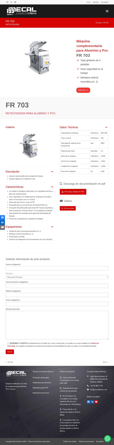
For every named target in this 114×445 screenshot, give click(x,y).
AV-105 (9, 362)
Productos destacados (41, 378)
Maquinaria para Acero (41, 393)
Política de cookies (69, 441)
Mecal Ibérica (17, 441)
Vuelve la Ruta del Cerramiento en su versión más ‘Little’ (69, 380)
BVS (105, 362)
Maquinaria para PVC (40, 388)
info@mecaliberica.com (98, 390)
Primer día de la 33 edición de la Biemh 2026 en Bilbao (70, 412)
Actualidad (99, 441)
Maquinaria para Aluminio (42, 383)
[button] (107, 11)
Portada (98, 23)
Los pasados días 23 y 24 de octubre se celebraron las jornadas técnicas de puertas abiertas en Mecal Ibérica (70, 425)
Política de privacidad (86, 441)
